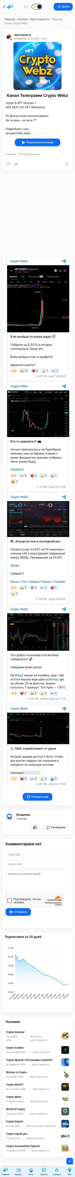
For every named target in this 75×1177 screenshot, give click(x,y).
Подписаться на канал (39, 142)
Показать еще (39, 796)
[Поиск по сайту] (26, 6)
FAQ (69, 1174)
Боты (31, 1174)
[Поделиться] (16, 164)
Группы (43, 1174)
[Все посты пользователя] (35, 827)
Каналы (23, 19)
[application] (37, 973)
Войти (65, 6)
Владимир (23, 814)
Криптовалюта (39, 19)
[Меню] (4, 7)
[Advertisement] (37, 212)
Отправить (20, 911)
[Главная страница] (10, 7)
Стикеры (57, 1174)
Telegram (9, 19)
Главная (5, 1174)
